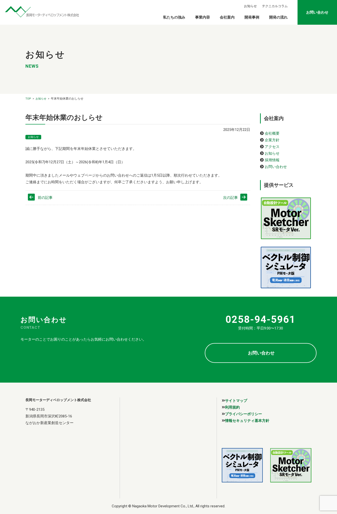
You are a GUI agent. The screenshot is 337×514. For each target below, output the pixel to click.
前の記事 (45, 197)
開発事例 (251, 17)
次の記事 (230, 197)
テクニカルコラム (275, 6)
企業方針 (272, 140)
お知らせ (250, 6)
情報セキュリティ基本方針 (247, 420)
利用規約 (232, 407)
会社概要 (272, 133)
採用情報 (272, 160)
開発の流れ (278, 17)
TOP (28, 98)
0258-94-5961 (260, 319)
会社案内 (227, 17)
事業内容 (202, 17)
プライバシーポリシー (243, 414)
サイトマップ (236, 400)
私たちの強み (174, 17)
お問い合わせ (317, 12)
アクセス (272, 146)
